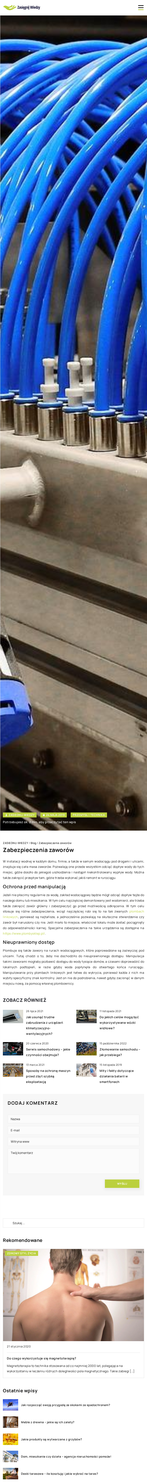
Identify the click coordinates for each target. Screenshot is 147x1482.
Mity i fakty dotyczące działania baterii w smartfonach (117, 1076)
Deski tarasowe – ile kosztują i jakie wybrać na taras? (59, 1474)
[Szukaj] (7, 1223)
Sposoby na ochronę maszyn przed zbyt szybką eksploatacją (48, 1076)
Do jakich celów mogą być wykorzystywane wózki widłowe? (119, 1022)
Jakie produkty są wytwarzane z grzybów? (51, 1439)
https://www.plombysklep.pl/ (24, 933)
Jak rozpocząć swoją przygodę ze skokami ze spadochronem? (65, 1405)
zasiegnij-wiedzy (21, 815)
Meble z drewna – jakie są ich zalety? (47, 1422)
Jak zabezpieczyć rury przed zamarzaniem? (40, 1358)
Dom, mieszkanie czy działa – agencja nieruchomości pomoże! (66, 1457)
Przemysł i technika (89, 815)
